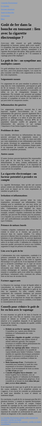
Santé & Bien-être (7, 13)
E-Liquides (5, 6)
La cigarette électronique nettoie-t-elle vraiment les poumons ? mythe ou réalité (19, 419)
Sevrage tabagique (7, 9)
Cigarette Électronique (9, 3)
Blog (3, 19)
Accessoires (5, 16)
